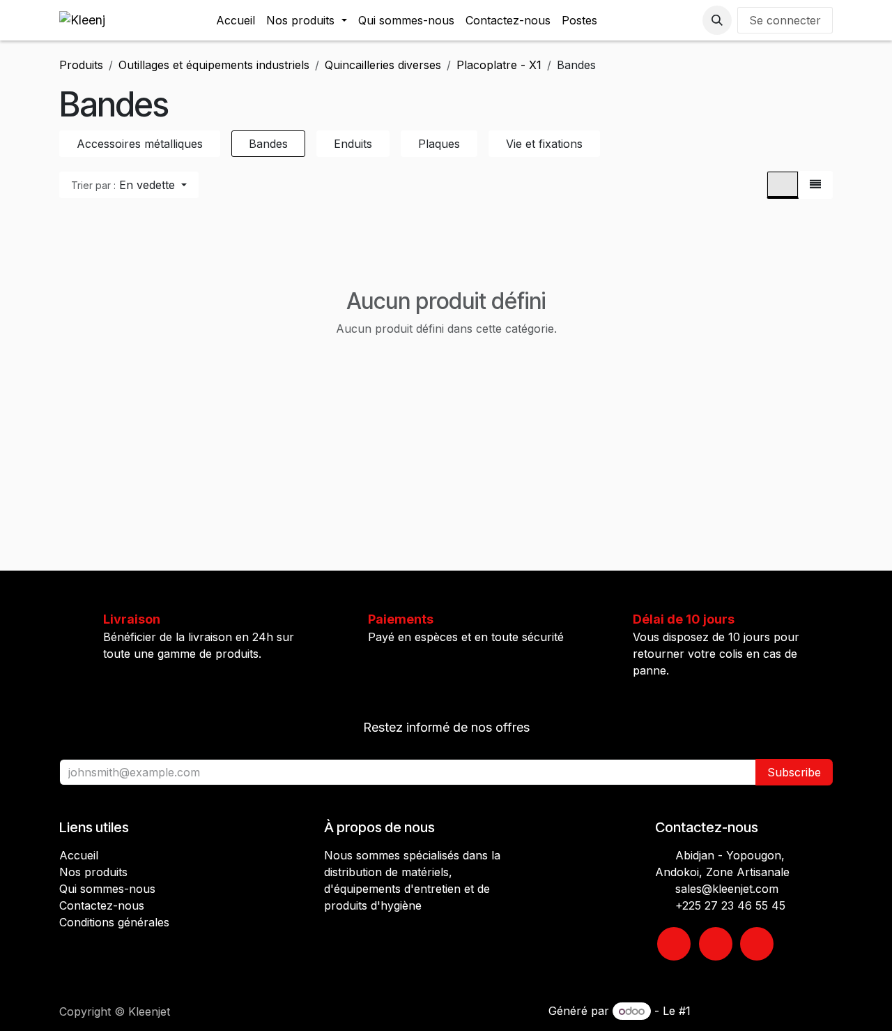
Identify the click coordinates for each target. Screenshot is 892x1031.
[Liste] (815, 185)
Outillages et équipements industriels (213, 65)
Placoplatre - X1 (498, 65)
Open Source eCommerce (763, 1011)
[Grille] (783, 185)
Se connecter (785, 20)
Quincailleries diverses (383, 65)
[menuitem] (235, 20)
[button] (717, 20)
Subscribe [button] (794, 772)
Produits (81, 65)
